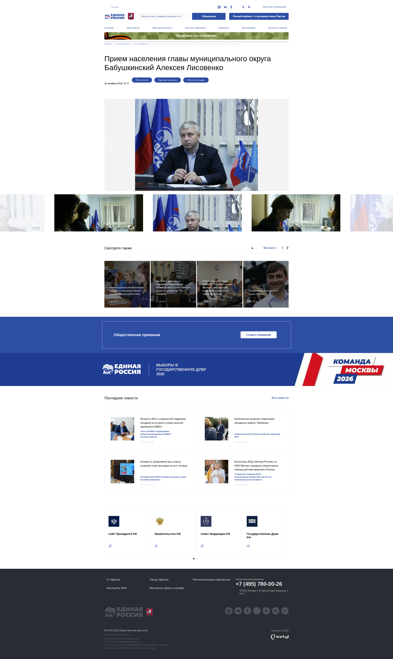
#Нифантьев (240, 434)
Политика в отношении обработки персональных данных (136, 645)
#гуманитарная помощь (245, 477)
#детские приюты (254, 480)
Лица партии (133, 28)
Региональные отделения (211, 579)
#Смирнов (250, 474)
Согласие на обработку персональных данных (130, 648)
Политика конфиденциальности (122, 642)
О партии (109, 28)
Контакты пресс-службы (167, 588)
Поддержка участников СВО (197, 36)
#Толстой (144, 431)
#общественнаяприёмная (151, 434)
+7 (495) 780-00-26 (259, 584)
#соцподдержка (162, 431)
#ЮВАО (167, 434)
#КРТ (236, 437)
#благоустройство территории (266, 434)
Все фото (269, 247)
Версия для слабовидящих (274, 7)
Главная (108, 44)
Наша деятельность (162, 28)
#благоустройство (148, 437)
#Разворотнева (147, 477)
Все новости (280, 397)
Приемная (223, 28)
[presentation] (112, 145)
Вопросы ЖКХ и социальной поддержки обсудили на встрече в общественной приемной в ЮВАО (163, 423)
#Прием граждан (196, 80)
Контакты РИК (117, 588)
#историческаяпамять (150, 480)
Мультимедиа (248, 28)
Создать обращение (258, 334)
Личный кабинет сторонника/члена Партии (259, 16)
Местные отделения (195, 28)
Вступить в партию (277, 28)
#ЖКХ (151, 431)
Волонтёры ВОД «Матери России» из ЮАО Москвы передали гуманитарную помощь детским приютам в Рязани (256, 465)
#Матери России (263, 477)
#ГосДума (165, 477)
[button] (252, 248)
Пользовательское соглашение (121, 639)
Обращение (209, 16)
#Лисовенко (142, 80)
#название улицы (178, 477)
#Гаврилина (239, 474)
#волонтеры (240, 480)
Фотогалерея (140, 44)
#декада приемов (167, 80)
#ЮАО (249, 434)
